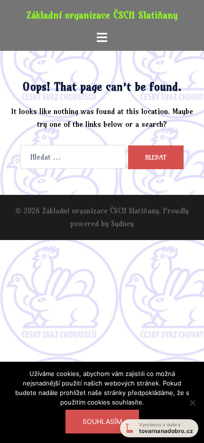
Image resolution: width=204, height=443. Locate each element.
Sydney (122, 223)
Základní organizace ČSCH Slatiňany (102, 15)
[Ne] (192, 408)
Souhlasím (102, 421)
